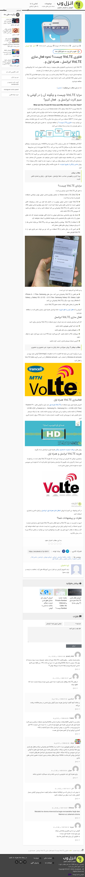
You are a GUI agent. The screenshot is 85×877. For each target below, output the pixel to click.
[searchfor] (4, 9)
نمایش (59, 88)
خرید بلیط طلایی (14, 95)
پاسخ (76, 669)
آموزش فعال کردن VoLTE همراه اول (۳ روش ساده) (75, 600)
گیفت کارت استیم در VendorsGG (13, 83)
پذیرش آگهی (35, 863)
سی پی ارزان (15, 77)
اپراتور (54, 557)
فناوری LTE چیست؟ (64, 122)
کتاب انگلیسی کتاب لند (12, 72)
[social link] (25, 862)
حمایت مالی (48, 858)
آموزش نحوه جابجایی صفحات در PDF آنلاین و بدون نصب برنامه (10, 63)
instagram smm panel (11, 89)
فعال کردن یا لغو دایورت (66, 309)
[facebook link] (63, 551)
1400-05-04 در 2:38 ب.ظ (59, 770)
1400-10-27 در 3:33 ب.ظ (60, 678)
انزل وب (70, 5)
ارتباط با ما (48, 863)
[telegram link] (67, 551)
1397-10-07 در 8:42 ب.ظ (60, 808)
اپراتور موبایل (48, 557)
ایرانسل (40, 557)
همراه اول (55, 559)
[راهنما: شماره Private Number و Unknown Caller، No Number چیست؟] (60, 595)
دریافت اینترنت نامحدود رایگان (65, 449)
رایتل (60, 559)
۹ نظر (34, 46)
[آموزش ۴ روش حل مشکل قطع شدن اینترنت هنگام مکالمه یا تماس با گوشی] (46, 595)
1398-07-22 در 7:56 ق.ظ (59, 699)
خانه (70, 851)
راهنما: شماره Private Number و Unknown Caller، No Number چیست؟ (61, 603)
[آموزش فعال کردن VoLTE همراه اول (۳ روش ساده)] (75, 595)
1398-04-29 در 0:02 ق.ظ (60, 718)
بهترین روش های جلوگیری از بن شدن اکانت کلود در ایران (11, 32)
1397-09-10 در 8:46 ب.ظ (61, 827)
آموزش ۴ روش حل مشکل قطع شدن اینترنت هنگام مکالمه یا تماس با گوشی (47, 603)
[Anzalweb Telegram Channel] (28, 9)
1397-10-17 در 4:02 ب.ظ (62, 788)
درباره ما (36, 858)
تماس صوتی (67, 559)
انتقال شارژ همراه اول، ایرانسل (51, 510)
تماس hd (34, 557)
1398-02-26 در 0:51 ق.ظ (61, 743)
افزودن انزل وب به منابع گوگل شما (65, 51)
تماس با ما (33, 5)
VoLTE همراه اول (55, 405)
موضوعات (48, 5)
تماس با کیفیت (76, 559)
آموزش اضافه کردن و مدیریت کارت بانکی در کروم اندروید (11, 53)
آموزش (27, 46)
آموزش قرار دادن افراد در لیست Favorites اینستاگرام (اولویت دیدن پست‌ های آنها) (11, 43)
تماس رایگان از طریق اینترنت (69, 164)
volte (69, 557)
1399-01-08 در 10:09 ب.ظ (57, 656)
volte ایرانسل (62, 557)
